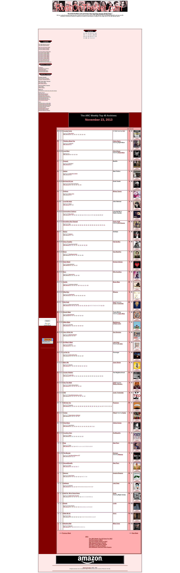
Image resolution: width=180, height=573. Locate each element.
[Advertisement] (90, 22)
